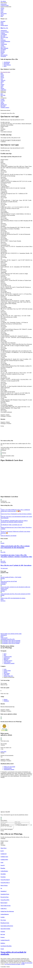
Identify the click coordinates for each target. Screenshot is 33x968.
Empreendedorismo (5, 41)
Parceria (3, 51)
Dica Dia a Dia (4, 37)
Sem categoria (4, 55)
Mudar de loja (4, 684)
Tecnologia (3, 56)
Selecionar (3, 170)
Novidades (3, 49)
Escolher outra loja (5, 122)
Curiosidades (4, 34)
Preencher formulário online (7, 455)
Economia (3, 40)
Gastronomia (4, 44)
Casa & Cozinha (5, 32)
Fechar (2, 426)
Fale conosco (4, 2)
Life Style (3, 46)
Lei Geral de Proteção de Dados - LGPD (14, 964)
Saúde (2, 53)
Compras (3, 33)
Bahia (2, 162)
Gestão (2, 45)
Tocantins (3, 163)
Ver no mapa (4, 171)
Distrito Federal (4, 159)
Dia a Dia (3, 36)
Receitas (3, 52)
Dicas (2, 38)
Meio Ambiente (4, 48)
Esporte (2, 42)
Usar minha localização (6, 131)
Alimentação (4, 30)
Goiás (2, 161)
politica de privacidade (26, 962)
